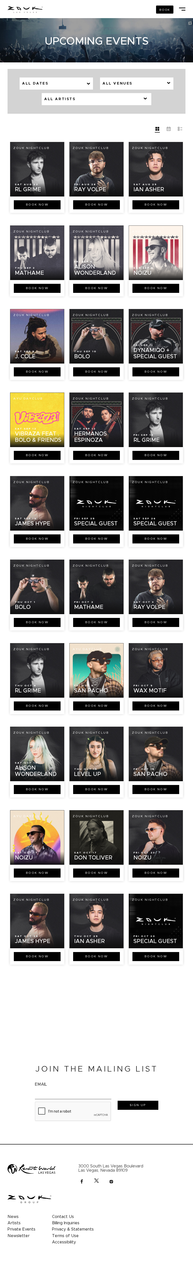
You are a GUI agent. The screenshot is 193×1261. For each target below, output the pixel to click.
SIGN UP (138, 1105)
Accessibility (64, 1242)
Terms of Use (65, 1236)
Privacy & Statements (73, 1229)
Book (37, 204)
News (13, 1217)
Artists (14, 1223)
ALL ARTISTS (60, 99)
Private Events (21, 1229)
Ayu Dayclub (147, 231)
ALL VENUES (117, 83)
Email (41, 1084)
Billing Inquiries (65, 1223)
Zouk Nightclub (31, 147)
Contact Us (63, 1217)
